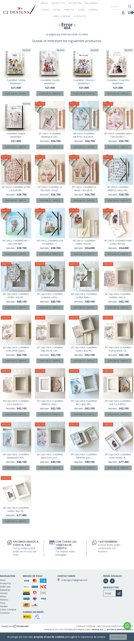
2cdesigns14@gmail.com (74, 580)
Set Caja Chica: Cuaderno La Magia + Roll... (50, 296)
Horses (45, 9)
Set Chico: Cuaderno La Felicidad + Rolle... (50, 189)
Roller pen (75, 3)
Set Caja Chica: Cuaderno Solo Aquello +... (16, 403)
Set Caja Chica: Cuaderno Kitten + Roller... (16, 296)
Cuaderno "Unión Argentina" (16, 82)
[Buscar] (129, 6)
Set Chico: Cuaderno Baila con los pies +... (118, 135)
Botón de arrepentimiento (120, 629)
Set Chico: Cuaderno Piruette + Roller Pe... (84, 135)
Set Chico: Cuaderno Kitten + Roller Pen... (16, 189)
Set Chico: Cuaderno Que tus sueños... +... (50, 242)
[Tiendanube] (15, 627)
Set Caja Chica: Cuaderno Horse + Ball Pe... (16, 509)
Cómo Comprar (61, 16)
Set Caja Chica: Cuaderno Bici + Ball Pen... (84, 403)
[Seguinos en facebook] (112, 580)
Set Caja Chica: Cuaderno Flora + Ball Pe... (84, 349)
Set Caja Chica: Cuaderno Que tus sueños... (118, 403)
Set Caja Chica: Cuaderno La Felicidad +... (84, 296)
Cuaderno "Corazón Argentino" (118, 82)
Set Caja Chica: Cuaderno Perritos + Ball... (50, 403)
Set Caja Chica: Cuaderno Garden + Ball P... (118, 296)
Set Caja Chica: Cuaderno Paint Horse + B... (118, 456)
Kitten (56, 9)
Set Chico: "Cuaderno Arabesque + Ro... (50, 135)
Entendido (118, 637)
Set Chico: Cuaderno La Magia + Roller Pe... (84, 189)
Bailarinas (91, 3)
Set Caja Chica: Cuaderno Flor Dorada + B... (118, 349)
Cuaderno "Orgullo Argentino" (84, 82)
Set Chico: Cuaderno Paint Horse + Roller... (118, 242)
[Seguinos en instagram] (105, 580)
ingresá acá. (98, 629)
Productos (58, 3)
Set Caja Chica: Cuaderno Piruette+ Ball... (84, 456)
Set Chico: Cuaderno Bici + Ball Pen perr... (16, 242)
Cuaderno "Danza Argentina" (16, 135)
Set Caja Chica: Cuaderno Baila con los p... (50, 456)
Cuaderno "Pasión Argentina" (49, 82)
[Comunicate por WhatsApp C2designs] (127, 626)
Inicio (44, 3)
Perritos (69, 9)
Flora (81, 9)
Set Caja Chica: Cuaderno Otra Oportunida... (16, 349)
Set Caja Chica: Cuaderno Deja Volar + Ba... (50, 349)
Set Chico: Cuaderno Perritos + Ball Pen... (118, 189)
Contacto (80, 16)
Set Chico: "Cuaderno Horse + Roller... (84, 242)
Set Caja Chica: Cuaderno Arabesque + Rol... (16, 456)
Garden (93, 9)
